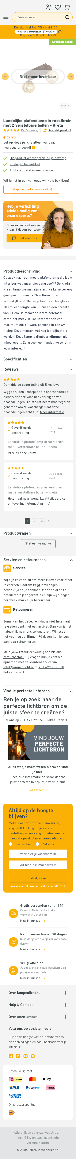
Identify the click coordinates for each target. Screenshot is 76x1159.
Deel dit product (59, 130)
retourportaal (13, 657)
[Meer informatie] (59, 31)
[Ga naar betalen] (49, 521)
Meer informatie (52, 412)
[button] (38, 32)
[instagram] (18, 1056)
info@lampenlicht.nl (18, 667)
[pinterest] (25, 1056)
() (29, 130)
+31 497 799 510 (51, 667)
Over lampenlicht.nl (24, 993)
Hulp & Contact (21, 1005)
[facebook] (11, 1056)
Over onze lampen (23, 1017)
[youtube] (33, 1056)
